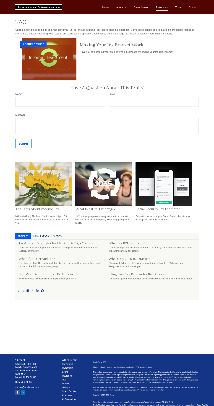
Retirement (67, 363)
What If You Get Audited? (36, 259)
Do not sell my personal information (150, 389)
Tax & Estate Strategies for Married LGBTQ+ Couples (56, 243)
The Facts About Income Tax (37, 209)
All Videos (67, 395)
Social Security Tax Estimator (158, 209)
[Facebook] (17, 392)
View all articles (29, 291)
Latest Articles (69, 391)
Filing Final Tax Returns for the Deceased (138, 274)
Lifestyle (66, 387)
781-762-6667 (30, 367)
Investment (67, 367)
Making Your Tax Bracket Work (111, 45)
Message (20, 115)
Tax (64, 379)
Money (65, 383)
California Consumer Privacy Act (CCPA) (172, 387)
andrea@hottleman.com (27, 387)
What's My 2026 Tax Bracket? (129, 259)
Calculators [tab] (41, 236)
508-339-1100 (29, 363)
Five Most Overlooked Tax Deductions (45, 274)
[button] (105, 7)
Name (18, 94)
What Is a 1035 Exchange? (95, 209)
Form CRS (102, 362)
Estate (65, 371)
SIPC (171, 402)
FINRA (164, 402)
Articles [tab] (23, 236)
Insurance (67, 375)
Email (112, 94)
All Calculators (69, 399)
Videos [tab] (57, 236)
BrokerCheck (147, 367)
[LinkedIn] (23, 392)
